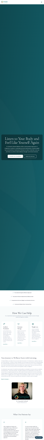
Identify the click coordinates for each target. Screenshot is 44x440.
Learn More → (5, 344)
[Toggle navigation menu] (41, 2)
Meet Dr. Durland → (5, 379)
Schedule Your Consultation (15, 156)
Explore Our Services (30, 156)
